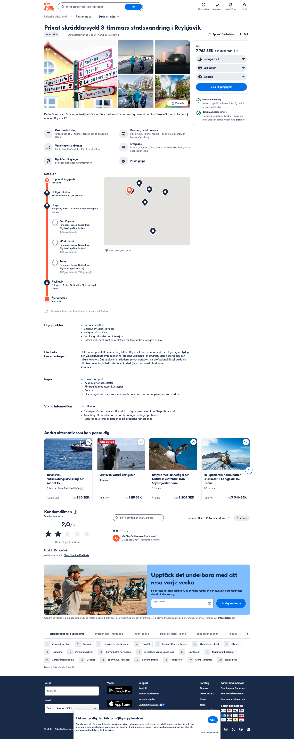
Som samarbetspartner (233, 699)
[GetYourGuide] (49, 6)
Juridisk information (149, 693)
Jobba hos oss (207, 693)
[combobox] (91, 7)
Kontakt (143, 688)
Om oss (204, 688)
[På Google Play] (119, 690)
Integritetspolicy (226, 617)
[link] (68, 470)
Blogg (203, 699)
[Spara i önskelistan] (89, 442)
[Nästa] (248, 470)
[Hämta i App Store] (119, 704)
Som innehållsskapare (232, 693)
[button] (80, 74)
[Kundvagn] (217, 4)
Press (202, 704)
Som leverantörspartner (233, 688)
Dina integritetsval (149, 704)
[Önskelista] (203, 4)
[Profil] (244, 4)
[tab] (66, 633)
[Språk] (230, 4)
